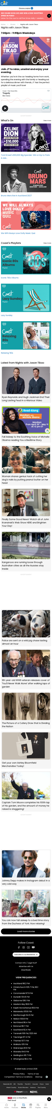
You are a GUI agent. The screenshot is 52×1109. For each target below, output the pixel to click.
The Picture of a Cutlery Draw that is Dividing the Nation (26, 710)
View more (47, 120)
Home (3, 24)
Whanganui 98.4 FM (22, 1059)
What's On (7, 120)
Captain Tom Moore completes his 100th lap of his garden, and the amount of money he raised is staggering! (26, 791)
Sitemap (38, 1077)
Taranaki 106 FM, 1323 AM (25, 1033)
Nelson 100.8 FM (20, 1018)
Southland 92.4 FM (21, 1029)
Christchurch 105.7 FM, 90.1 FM (25, 988)
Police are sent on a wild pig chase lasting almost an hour (26, 627)
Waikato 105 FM (20, 1044)
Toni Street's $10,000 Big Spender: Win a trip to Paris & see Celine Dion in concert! (26, 143)
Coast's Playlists (11, 243)
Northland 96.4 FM (22, 1022)
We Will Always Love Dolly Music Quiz (26, 219)
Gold (47, 1084)
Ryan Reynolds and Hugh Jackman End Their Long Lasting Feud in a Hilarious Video (26, 384)
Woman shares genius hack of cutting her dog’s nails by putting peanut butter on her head (26, 465)
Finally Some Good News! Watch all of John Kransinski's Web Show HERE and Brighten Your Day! (26, 508)
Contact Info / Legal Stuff (26, 963)
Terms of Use (33, 1074)
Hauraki (35, 1084)
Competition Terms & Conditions (18, 1077)
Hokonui (33, 1087)
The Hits (20, 1084)
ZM (14, 1084)
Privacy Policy (19, 1074)
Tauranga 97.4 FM (21, 1037)
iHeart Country (11, 1087)
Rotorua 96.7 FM (21, 1026)
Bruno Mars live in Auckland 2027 (26, 181)
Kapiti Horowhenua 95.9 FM (26, 1007)
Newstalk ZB (7, 1084)
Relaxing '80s (26, 338)
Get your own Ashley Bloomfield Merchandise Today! (26, 750)
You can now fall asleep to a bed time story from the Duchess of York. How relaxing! (26, 907)
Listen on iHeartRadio (26, 1099)
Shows (12, 24)
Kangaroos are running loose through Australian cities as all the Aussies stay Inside (26, 551)
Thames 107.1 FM (21, 1040)
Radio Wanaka (23, 1087)
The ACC (28, 1084)
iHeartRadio (26, 970)
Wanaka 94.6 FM (21, 1051)
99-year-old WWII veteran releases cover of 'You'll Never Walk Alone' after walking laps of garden (26, 669)
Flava (42, 1084)
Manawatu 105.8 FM (22, 1011)
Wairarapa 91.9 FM (21, 1048)
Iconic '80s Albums (26, 263)
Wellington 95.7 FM (22, 1055)
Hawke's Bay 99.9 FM (22, 1004)
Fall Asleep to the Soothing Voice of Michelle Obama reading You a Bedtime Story (26, 424)
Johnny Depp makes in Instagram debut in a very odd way (26, 868)
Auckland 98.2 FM (21, 983)
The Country (42, 1087)
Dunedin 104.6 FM (21, 996)
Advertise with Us (26, 966)
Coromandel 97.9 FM (23, 993)
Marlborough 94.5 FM (23, 1015)
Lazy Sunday (26, 301)
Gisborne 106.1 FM (21, 1000)
